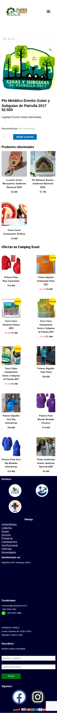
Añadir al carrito (25, 137)
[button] (48, 11)
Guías (5, 531)
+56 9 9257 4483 (13, 613)
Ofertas (7, 549)
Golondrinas (9, 524)
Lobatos (7, 528)
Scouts (6, 535)
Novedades (9, 552)
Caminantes (9, 542)
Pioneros (7, 538)
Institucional (10, 545)
